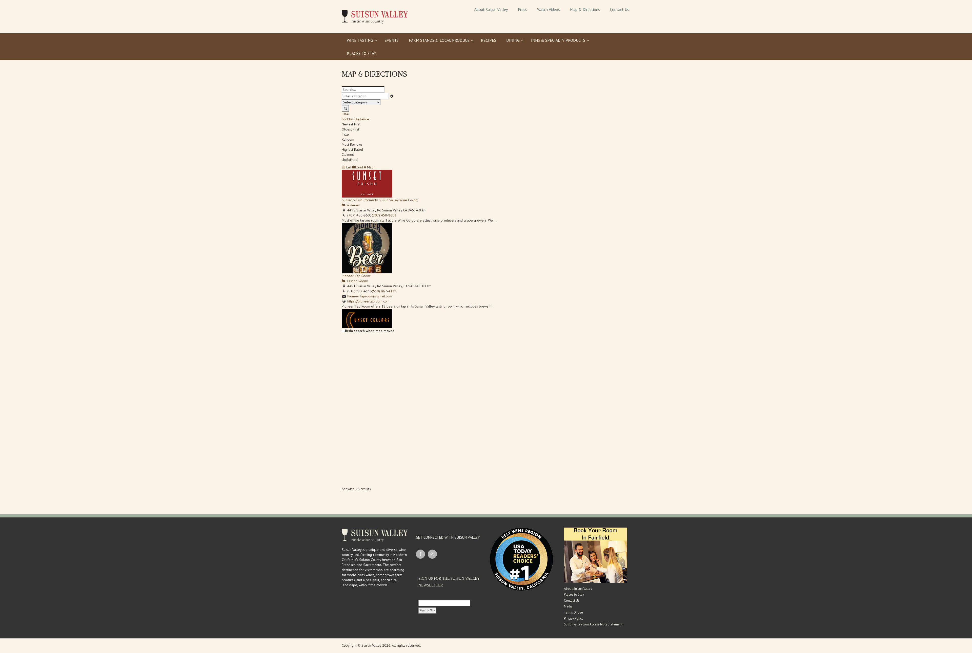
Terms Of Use (573, 612)
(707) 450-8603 (384, 215)
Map (370, 167)
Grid (359, 167)
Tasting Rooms (357, 281)
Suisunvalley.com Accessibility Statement (593, 624)
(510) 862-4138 (384, 291)
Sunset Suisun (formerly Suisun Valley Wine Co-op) (380, 200)
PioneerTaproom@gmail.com (369, 296)
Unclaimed (350, 159)
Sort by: (355, 119)
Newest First (351, 124)
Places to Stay (574, 594)
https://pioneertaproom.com (368, 301)
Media (568, 606)
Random (348, 139)
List (348, 167)
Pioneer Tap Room (356, 276)
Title (345, 134)
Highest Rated (352, 149)
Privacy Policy (573, 618)
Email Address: (427, 595)
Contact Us (571, 600)
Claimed (348, 154)
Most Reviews (352, 144)
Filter (346, 114)
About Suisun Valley (578, 588)
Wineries (353, 205)
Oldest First (350, 129)
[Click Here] (595, 554)
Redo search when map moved (369, 331)
